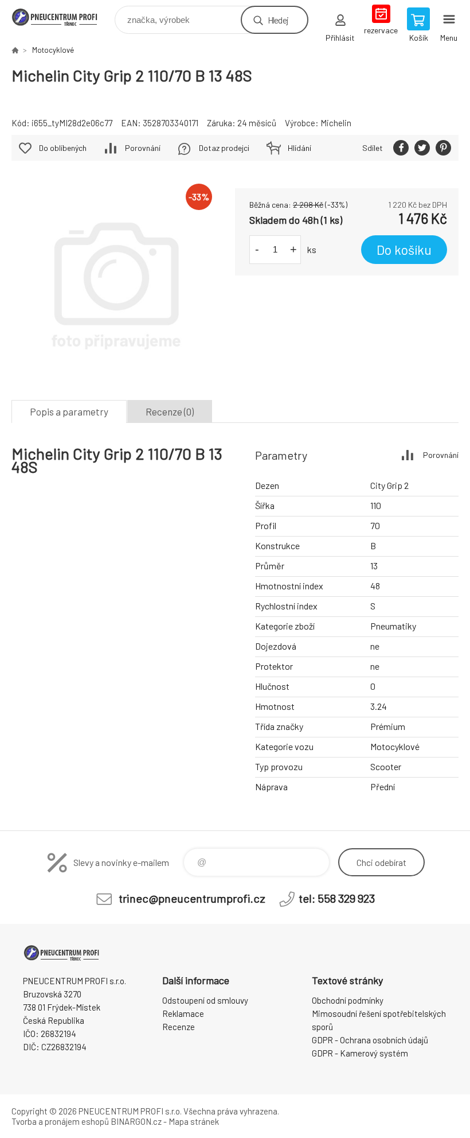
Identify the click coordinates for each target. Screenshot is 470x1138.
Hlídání (299, 148)
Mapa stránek (194, 1121)
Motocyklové (53, 50)
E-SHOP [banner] (62, 17)
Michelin (335, 123)
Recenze (178, 1027)
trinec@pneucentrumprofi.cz (192, 898)
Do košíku (404, 250)
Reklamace (183, 1013)
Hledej (278, 19)
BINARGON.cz (136, 1121)
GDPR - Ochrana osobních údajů (370, 1040)
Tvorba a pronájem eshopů (60, 1121)
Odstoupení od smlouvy (205, 1000)
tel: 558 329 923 (337, 898)
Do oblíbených (63, 148)
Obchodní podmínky (347, 1000)
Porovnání (142, 148)
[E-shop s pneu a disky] (14, 49)
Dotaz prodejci (224, 148)
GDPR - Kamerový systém (360, 1053)
